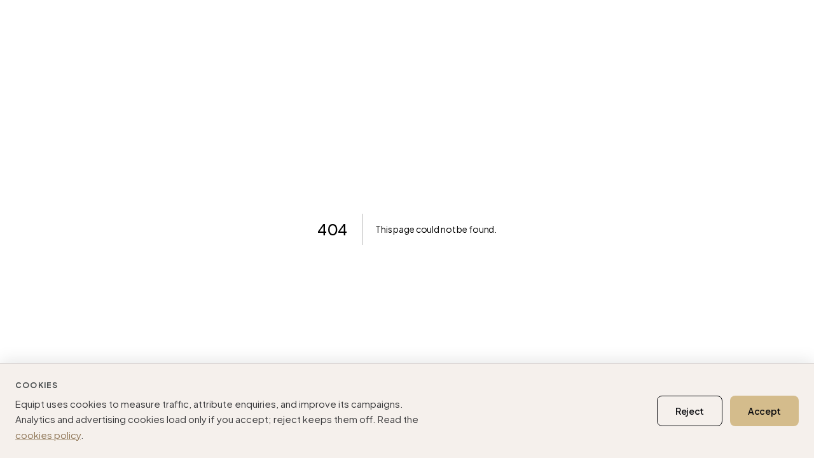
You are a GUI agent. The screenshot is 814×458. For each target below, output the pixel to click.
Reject (689, 411)
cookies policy (48, 435)
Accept (764, 411)
